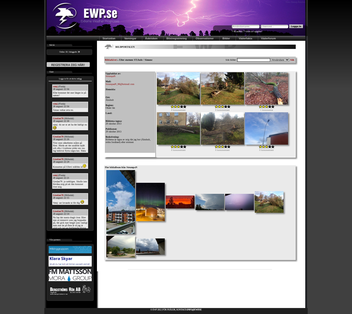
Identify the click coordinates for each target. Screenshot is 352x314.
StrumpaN (110, 76)
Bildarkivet (111, 60)
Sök (292, 60)
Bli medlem (238, 31)
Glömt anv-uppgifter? (253, 31)
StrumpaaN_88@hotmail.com (120, 84)
